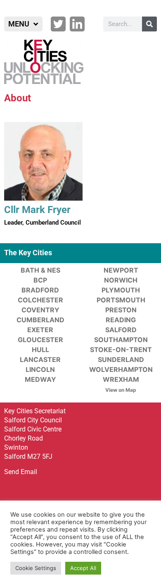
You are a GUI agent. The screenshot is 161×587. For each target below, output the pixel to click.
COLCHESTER (40, 300)
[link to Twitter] (58, 24)
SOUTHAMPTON (121, 339)
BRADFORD (40, 290)
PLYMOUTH (121, 290)
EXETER (40, 330)
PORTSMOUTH (121, 300)
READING (121, 320)
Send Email (20, 472)
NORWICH (120, 280)
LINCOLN (40, 369)
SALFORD (121, 330)
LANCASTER (40, 359)
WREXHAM (121, 379)
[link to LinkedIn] (77, 24)
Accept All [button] (83, 568)
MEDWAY (40, 379)
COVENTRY (40, 310)
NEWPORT (121, 270)
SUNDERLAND (121, 359)
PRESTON (121, 310)
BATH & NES (40, 270)
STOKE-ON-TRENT (121, 349)
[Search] (149, 24)
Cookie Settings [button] (35, 568)
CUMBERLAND (40, 320)
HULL (40, 349)
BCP (40, 280)
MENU (18, 23)
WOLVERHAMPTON (121, 369)
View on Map (120, 390)
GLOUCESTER (40, 339)
